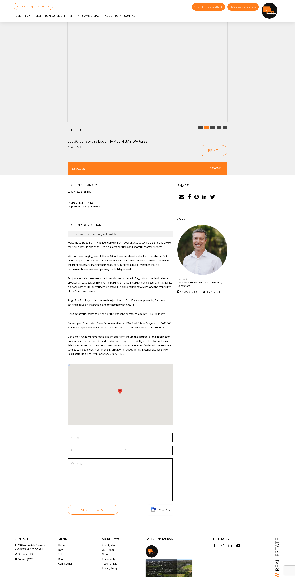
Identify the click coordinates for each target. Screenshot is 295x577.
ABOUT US (111, 16)
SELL (38, 16)
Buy (60, 549)
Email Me (213, 291)
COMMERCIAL (90, 16)
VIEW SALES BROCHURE (243, 7)
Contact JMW (25, 559)
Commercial (65, 563)
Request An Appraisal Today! (33, 6)
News (105, 554)
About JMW (108, 545)
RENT (72, 16)
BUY (27, 16)
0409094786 (188, 291)
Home (61, 545)
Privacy (161, 510)
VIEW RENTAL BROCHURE (208, 7)
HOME (17, 16)
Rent (61, 559)
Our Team (108, 549)
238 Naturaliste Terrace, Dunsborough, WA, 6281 (30, 547)
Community (108, 559)
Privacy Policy (109, 568)
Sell (60, 554)
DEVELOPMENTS (55, 16)
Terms (168, 510)
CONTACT (130, 16)
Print (213, 150)
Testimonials (109, 563)
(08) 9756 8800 (26, 554)
